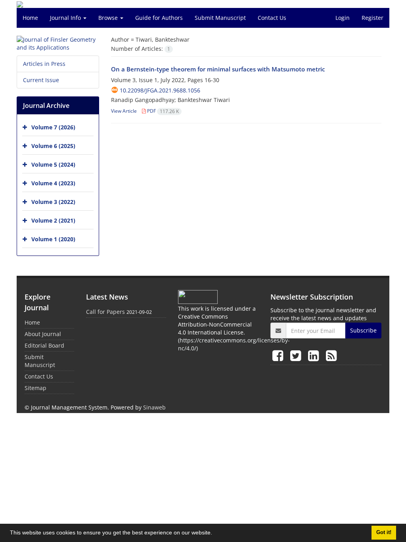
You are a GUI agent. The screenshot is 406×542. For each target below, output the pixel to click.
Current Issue (41, 80)
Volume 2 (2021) (53, 220)
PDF (162, 111)
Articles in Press (44, 63)
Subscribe (363, 330)
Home (30, 17)
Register (372, 17)
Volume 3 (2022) (53, 202)
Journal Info (66, 17)
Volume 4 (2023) (53, 183)
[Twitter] (297, 355)
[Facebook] (279, 355)
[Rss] (331, 355)
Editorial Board (44, 345)
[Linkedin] (315, 355)
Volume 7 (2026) (53, 127)
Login (342, 17)
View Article (124, 111)
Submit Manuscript (220, 17)
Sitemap (35, 388)
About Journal (43, 334)
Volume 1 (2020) (53, 239)
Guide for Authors (159, 17)
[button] (215, 533)
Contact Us (272, 17)
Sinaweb (154, 407)
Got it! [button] (383, 532)
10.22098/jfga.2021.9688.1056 (160, 90)
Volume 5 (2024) (53, 164)
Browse (108, 17)
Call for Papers (105, 311)
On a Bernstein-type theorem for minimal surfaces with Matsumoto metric (218, 69)
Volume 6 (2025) (53, 146)
